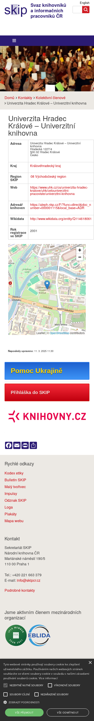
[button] (47, 284)
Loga (9, 507)
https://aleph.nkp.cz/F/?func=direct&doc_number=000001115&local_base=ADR (60, 206)
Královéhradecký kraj (45, 165)
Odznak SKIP (15, 500)
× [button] (90, 662)
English (84, 2)
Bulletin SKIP (15, 479)
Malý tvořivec (15, 486)
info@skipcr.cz (28, 580)
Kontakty (25, 97)
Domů (9, 97)
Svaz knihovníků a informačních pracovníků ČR (48, 10)
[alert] (47, 690)
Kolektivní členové (50, 97)
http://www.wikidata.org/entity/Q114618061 (61, 218)
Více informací (48, 678)
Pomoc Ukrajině (37, 370)
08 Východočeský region (48, 176)
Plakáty (11, 513)
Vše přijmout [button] (24, 712)
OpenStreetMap (59, 333)
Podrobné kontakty (20, 590)
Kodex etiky (14, 473)
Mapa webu (14, 520)
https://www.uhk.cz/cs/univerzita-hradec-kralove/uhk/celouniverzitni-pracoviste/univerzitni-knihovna (59, 190)
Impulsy (11, 493)
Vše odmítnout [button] (67, 712)
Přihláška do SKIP (30, 392)
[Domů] (18, 10)
